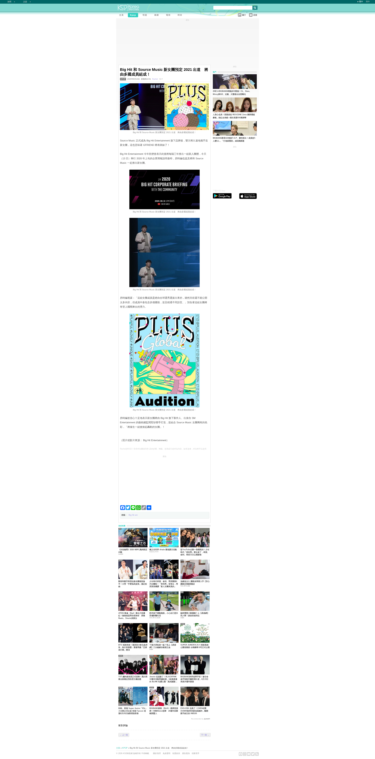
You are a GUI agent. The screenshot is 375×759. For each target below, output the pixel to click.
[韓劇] (157, 15)
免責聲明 (166, 753)
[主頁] (122, 15)
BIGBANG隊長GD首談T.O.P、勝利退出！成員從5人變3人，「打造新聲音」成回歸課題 (234, 139)
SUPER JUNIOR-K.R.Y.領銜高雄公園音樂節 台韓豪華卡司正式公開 (195, 646)
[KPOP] (134, 15)
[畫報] (180, 15)
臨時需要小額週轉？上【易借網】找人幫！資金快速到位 (194, 614)
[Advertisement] (164, 479)
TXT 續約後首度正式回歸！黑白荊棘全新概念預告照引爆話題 (132, 678)
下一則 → (205, 735)
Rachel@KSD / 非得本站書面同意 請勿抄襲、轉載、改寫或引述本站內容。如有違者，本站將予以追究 (163, 449)
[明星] (145, 15)
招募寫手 (195, 753)
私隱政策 (176, 753)
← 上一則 (124, 735)
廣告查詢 (186, 753)
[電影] (169, 15)
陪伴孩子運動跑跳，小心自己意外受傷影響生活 (163, 614)
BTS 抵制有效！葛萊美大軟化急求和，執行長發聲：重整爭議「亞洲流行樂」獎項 (133, 647)
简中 (368, 1)
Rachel (155, 79)
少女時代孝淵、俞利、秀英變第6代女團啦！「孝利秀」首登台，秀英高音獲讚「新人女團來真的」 (163, 584)
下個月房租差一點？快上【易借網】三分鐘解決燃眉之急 (162, 646)
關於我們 (157, 753)
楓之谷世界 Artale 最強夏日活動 (163, 549)
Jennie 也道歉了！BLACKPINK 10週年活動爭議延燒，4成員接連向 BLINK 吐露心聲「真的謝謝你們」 (163, 679)
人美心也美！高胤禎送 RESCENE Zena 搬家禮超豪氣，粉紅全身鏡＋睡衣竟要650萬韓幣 (234, 116)
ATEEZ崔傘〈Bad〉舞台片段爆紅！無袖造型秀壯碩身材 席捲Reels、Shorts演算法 (131, 615)
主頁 (118, 748)
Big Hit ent (133, 515)
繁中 (361, 1)
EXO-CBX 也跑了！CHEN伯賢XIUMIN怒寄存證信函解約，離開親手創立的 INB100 (194, 710)
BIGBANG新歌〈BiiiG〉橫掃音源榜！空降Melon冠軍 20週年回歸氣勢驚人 (163, 710)
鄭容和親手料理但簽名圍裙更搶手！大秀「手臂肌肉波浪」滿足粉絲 (132, 584)
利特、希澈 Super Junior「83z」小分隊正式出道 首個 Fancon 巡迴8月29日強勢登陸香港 (132, 710)
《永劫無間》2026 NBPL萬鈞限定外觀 (132, 550)
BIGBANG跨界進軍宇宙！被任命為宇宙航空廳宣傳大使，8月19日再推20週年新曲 (194, 679)
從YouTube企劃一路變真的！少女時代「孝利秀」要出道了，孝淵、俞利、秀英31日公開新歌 (194, 552)
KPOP (123, 79)
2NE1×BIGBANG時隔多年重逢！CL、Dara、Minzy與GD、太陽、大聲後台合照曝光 (232, 92)
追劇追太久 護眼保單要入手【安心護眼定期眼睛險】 (195, 582)
